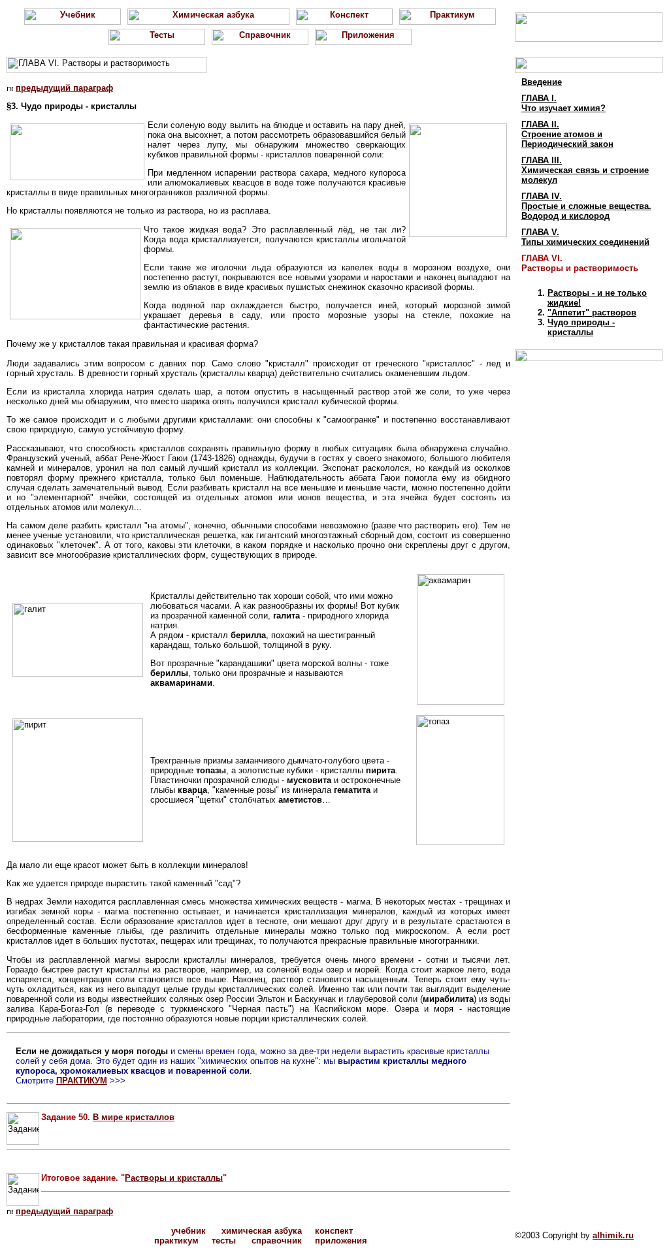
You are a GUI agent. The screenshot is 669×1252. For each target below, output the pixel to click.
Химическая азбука (261, 1231)
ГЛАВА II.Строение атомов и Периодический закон (567, 134)
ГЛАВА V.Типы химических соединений (585, 237)
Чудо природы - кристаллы (581, 327)
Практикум (176, 1240)
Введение (541, 82)
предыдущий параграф (64, 88)
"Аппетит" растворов (591, 312)
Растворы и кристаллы (174, 1178)
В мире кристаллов (133, 1117)
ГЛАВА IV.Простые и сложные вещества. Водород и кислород (586, 206)
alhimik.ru (613, 1235)
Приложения (341, 1240)
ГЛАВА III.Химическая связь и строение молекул (585, 170)
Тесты (224, 1240)
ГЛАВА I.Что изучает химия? (563, 103)
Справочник (277, 1240)
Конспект (334, 1231)
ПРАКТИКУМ (81, 1080)
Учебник (188, 1231)
